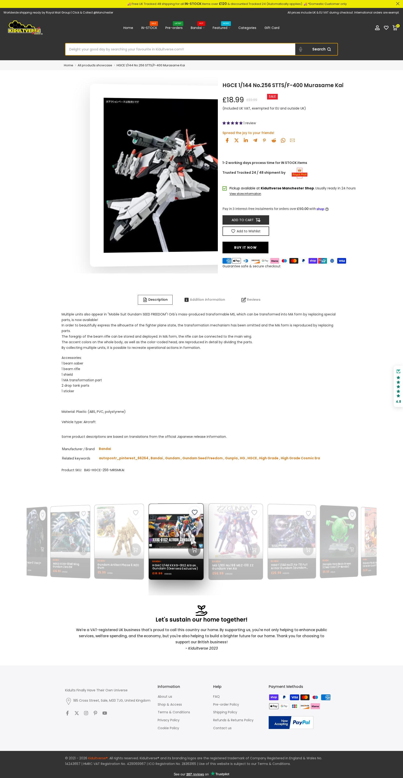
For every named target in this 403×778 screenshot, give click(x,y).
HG (242, 458)
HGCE (252, 458)
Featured (221, 27)
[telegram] (255, 140)
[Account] (377, 27)
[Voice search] (300, 49)
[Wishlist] (386, 27)
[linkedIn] (245, 140)
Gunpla (231, 458)
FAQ (216, 696)
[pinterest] (264, 140)
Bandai (197, 27)
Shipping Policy (225, 712)
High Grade (268, 458)
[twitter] (236, 140)
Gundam (172, 458)
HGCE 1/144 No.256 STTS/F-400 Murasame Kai (151, 65)
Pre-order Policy (226, 704)
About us (165, 696)
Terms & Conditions (174, 712)
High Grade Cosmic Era (300, 458)
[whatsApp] (283, 140)
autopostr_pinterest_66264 (123, 458)
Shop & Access (170, 704)
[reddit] (273, 140)
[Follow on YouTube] (104, 713)
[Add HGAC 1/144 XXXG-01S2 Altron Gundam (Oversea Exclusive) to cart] (192, 550)
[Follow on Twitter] (76, 713)
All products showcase (95, 65)
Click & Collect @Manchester (92, 12)
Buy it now (245, 247)
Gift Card (271, 27)
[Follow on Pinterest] (95, 713)
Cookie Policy (168, 728)
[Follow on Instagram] (86, 713)
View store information (245, 193)
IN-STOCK (149, 27)
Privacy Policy (169, 720)
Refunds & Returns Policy (233, 720)
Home (128, 27)
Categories (247, 27)
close (5, 3)
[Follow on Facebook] (67, 713)
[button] (232, 123)
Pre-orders (174, 27)
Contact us (222, 728)
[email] (292, 140)
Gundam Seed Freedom (202, 458)
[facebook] (227, 140)
